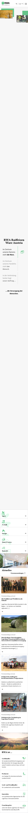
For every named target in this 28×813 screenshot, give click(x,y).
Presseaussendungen (17, 573)
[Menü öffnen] (26, 4)
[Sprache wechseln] (22, 3)
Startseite (6, 3)
